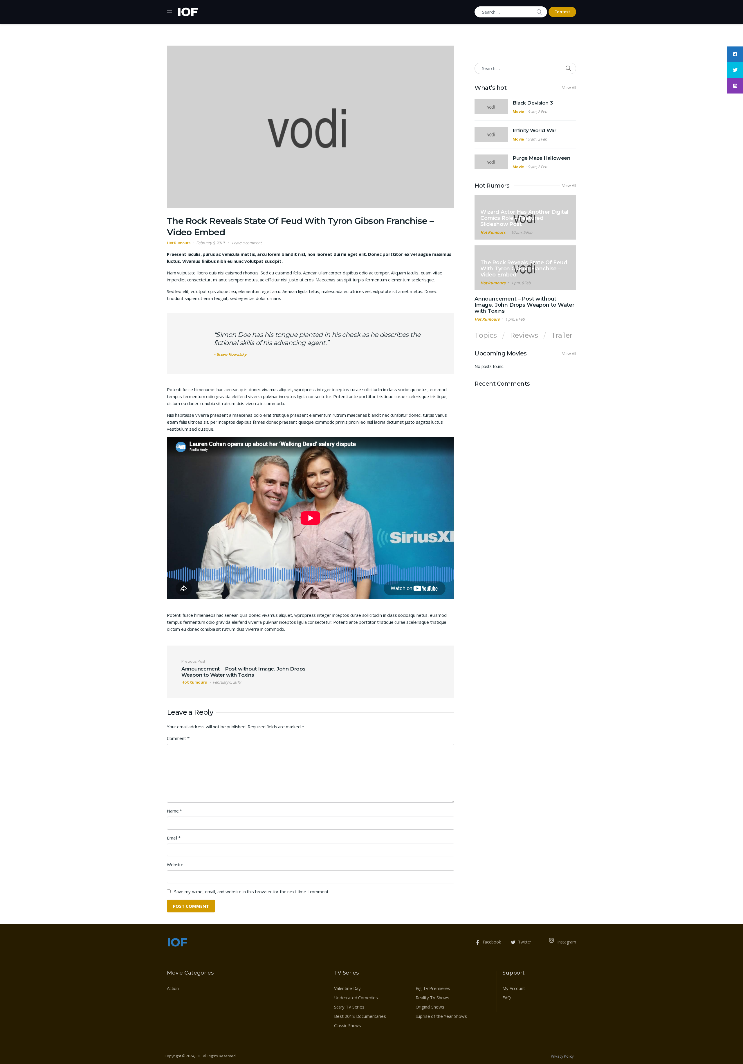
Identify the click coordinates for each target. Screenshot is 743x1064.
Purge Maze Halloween (541, 158)
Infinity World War (534, 130)
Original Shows (430, 1007)
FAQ (506, 997)
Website (175, 864)
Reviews (524, 335)
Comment (178, 738)
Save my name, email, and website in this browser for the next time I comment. (251, 891)
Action (173, 988)
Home (172, 38)
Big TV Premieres (433, 988)
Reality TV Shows (433, 997)
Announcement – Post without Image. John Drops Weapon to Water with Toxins (524, 305)
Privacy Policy (562, 1056)
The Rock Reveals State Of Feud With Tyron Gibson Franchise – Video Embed (523, 268)
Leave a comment (247, 242)
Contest (562, 12)
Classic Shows (347, 1025)
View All (569, 87)
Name (174, 811)
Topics (486, 335)
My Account (513, 988)
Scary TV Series (349, 1007)
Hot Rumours (197, 38)
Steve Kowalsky (232, 354)
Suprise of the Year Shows (441, 1016)
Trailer (561, 335)
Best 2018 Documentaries (360, 1016)
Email (174, 838)
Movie (518, 111)
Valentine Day (347, 988)
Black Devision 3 (533, 103)
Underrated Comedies (356, 997)
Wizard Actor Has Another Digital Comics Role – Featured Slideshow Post (524, 218)
